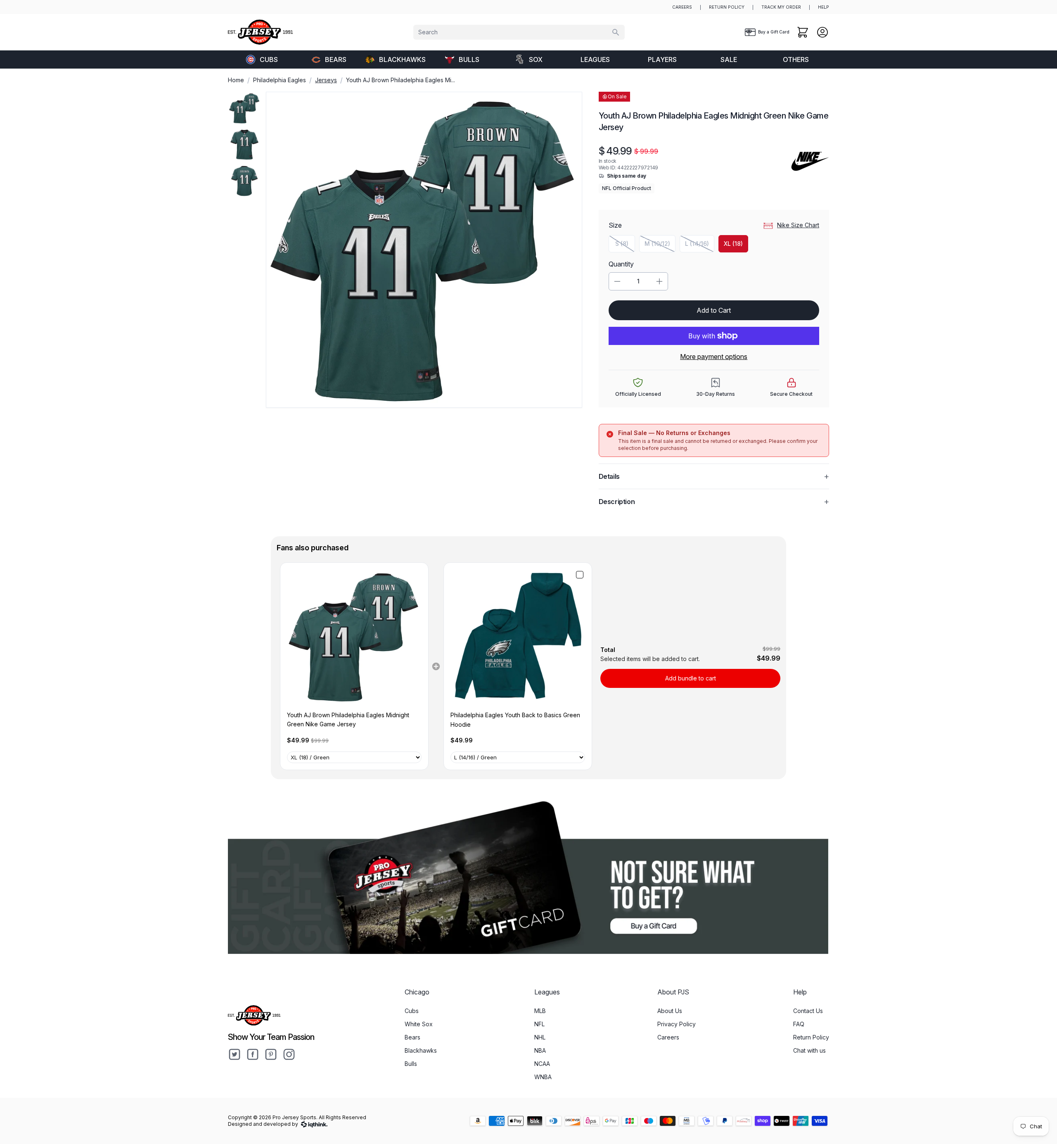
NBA (540, 1050)
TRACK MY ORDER (781, 7)
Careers (668, 1037)
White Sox (419, 1023)
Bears (335, 59)
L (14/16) (699, 245)
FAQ (798, 1023)
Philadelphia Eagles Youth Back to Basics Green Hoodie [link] (515, 719)
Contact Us (808, 1010)
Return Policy (811, 1037)
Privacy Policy (676, 1023)
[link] (354, 636)
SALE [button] (728, 59)
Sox (536, 59)
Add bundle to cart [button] (690, 678)
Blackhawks (402, 59)
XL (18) (733, 243)
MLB (540, 1010)
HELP (823, 7)
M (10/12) (660, 245)
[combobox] (519, 32)
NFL (539, 1023)
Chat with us (809, 1050)
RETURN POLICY (726, 7)
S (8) (625, 245)
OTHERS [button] (796, 59)
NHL (539, 1037)
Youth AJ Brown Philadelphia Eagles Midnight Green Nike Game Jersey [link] (348, 719)
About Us (669, 1010)
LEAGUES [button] (595, 59)
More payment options (713, 356)
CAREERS (682, 7)
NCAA (542, 1063)
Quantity (621, 264)
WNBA (543, 1076)
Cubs (269, 59)
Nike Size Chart (798, 224)
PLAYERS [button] (662, 59)
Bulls (469, 59)
